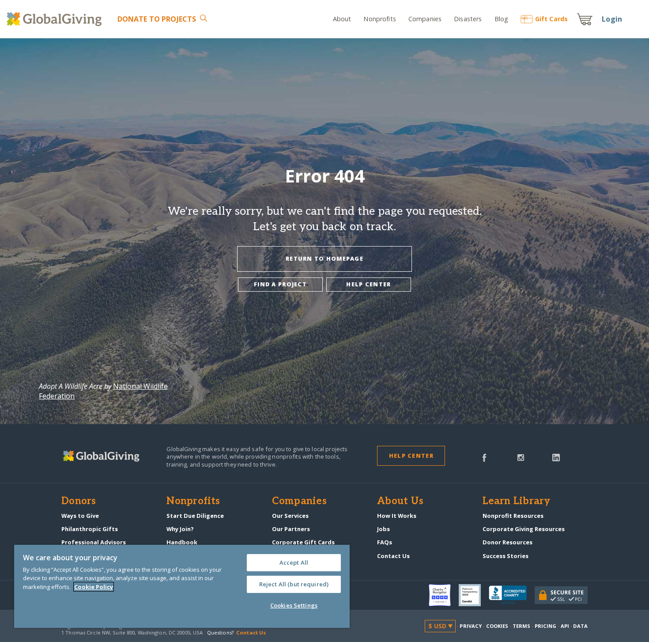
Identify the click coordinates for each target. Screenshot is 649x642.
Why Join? (180, 529)
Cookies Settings (293, 605)
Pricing (546, 626)
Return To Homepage (324, 258)
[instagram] (520, 457)
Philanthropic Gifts (89, 529)
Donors (78, 501)
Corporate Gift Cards (303, 542)
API (565, 626)
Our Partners (291, 529)
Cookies (497, 626)
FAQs (384, 542)
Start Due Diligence (195, 516)
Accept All (293, 562)
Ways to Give (80, 516)
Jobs (383, 529)
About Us (400, 501)
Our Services (290, 516)
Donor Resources (507, 542)
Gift (551, 19)
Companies (424, 19)
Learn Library (517, 501)
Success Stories (505, 556)
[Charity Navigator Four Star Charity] (444, 595)
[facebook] (484, 457)
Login (612, 19)
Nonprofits (379, 19)
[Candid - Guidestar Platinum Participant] (474, 595)
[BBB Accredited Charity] (512, 595)
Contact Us (393, 556)
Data (580, 626)
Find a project (280, 284)
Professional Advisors (93, 542)
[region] (182, 586)
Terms (522, 626)
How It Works (396, 516)
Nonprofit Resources (513, 516)
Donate (156, 19)
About (342, 19)
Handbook (181, 542)
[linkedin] (556, 457)
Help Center (411, 456)
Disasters (468, 19)
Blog (501, 19)
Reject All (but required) (293, 584)
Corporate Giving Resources (524, 529)
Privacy (471, 626)
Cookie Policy (93, 587)
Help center (368, 284)
